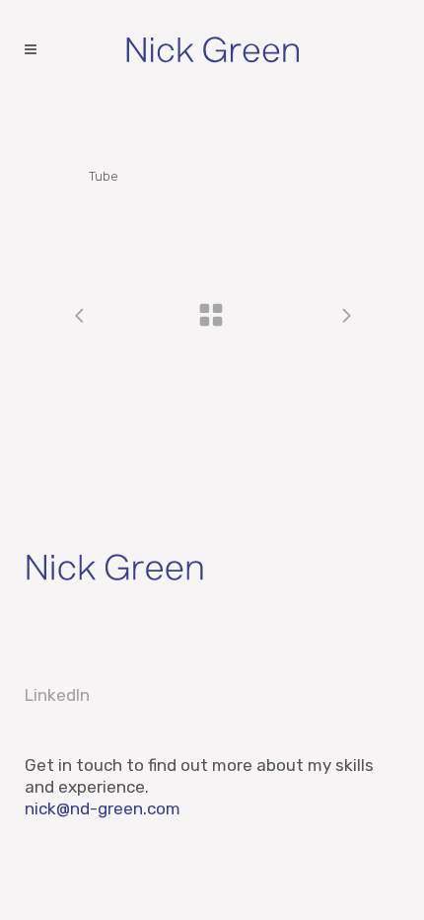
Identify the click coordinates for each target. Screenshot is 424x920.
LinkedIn (57, 695)
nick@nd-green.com (102, 808)
